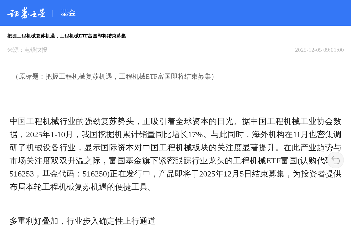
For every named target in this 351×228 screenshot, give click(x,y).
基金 (68, 12)
